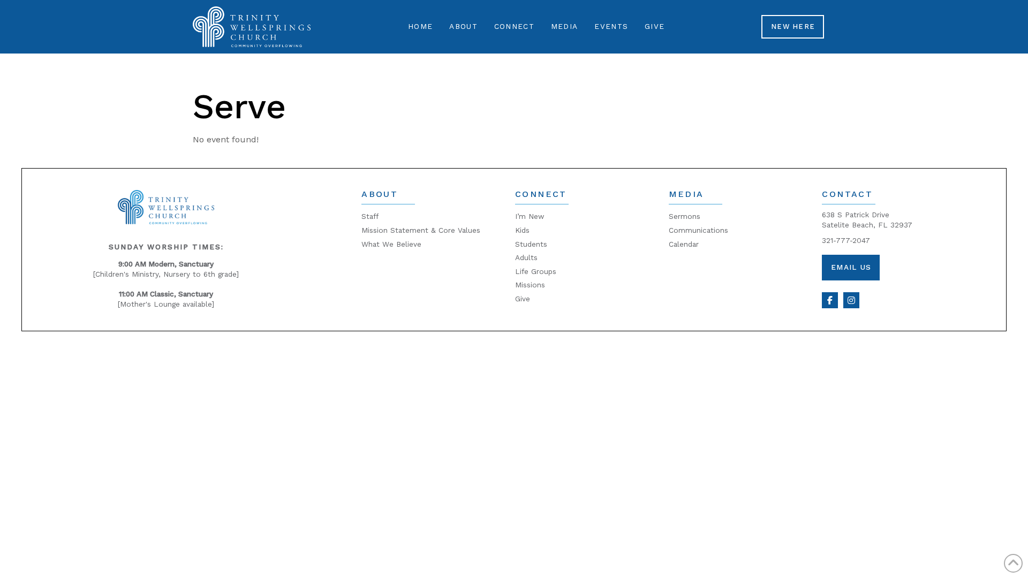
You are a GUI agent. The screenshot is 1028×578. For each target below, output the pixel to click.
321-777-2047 (846, 240)
